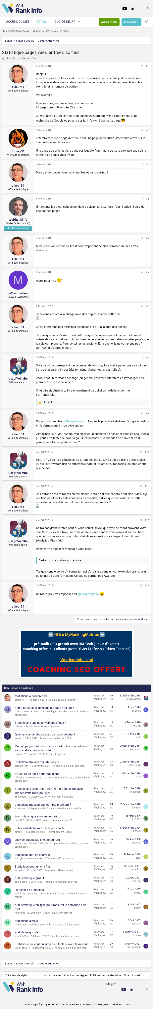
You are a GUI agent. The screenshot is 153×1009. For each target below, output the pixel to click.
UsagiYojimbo (133, 699)
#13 (147, 585)
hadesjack (20, 924)
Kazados (20, 870)
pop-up (18, 754)
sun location (134, 947)
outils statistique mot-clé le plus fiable (40, 828)
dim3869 (20, 820)
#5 (147, 238)
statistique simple (26, 921)
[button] (79, 22)
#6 (147, 272)
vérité (18, 893)
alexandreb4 (21, 766)
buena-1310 (21, 711)
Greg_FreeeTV (22, 948)
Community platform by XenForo (54, 1004)
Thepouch (20, 796)
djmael (18, 832)
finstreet (136, 807)
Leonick (136, 710)
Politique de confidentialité (105, 975)
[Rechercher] (147, 22)
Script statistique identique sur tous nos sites (44, 708)
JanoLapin (135, 765)
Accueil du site (17, 21)
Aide (126, 975)
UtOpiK (18, 726)
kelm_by (19, 858)
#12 (147, 520)
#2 (147, 130)
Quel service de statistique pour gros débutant (45, 734)
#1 (147, 66)
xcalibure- (20, 808)
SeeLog (136, 881)
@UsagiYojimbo (74, 421)
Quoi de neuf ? (65, 21)
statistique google (26, 932)
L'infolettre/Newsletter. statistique (37, 762)
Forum (42, 21)
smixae (136, 935)
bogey (137, 908)
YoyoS (137, 892)
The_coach (21, 881)
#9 (147, 413)
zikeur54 (10, 58)
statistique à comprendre (31, 696)
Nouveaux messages (15, 30)
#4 (147, 198)
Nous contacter (52, 975)
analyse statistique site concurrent (37, 839)
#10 (147, 452)
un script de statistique (30, 890)
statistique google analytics (33, 855)
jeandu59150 (22, 936)
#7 (147, 306)
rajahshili (20, 913)
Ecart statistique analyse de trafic (36, 816)
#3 (147, 164)
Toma (137, 776)
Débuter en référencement (58, 858)
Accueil (136, 975)
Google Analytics (50, 726)
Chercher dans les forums (51, 30)
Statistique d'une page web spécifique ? (40, 723)
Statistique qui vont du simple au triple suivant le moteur (51, 944)
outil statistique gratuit (29, 878)
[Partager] (142, 66)
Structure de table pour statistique (37, 774)
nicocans (135, 749)
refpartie (19, 777)
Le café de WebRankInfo (62, 699)
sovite (18, 738)
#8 (147, 357)
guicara (136, 923)
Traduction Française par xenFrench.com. (108, 1004)
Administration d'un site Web (55, 738)
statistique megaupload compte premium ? (43, 804)
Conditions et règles (75, 975)
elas (138, 857)
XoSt (138, 737)
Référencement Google (60, 796)
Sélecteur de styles (17, 975)
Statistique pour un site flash (33, 866)
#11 (147, 486)
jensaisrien (21, 843)
